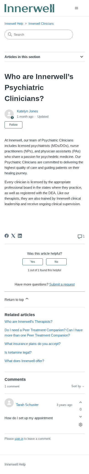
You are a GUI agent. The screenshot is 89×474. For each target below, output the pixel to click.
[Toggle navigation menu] (76, 8)
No (56, 261)
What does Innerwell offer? (24, 361)
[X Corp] (13, 236)
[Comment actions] (81, 425)
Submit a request (62, 284)
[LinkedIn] (20, 236)
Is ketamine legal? (18, 352)
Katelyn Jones (27, 111)
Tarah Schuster (27, 405)
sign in (19, 438)
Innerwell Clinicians (41, 23)
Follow (13, 124)
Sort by (76, 386)
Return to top (15, 300)
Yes (32, 261)
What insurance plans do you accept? (32, 344)
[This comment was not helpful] (81, 417)
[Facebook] (7, 236)
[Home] (30, 8)
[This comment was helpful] (81, 402)
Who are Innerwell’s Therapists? (28, 321)
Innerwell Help (14, 23)
